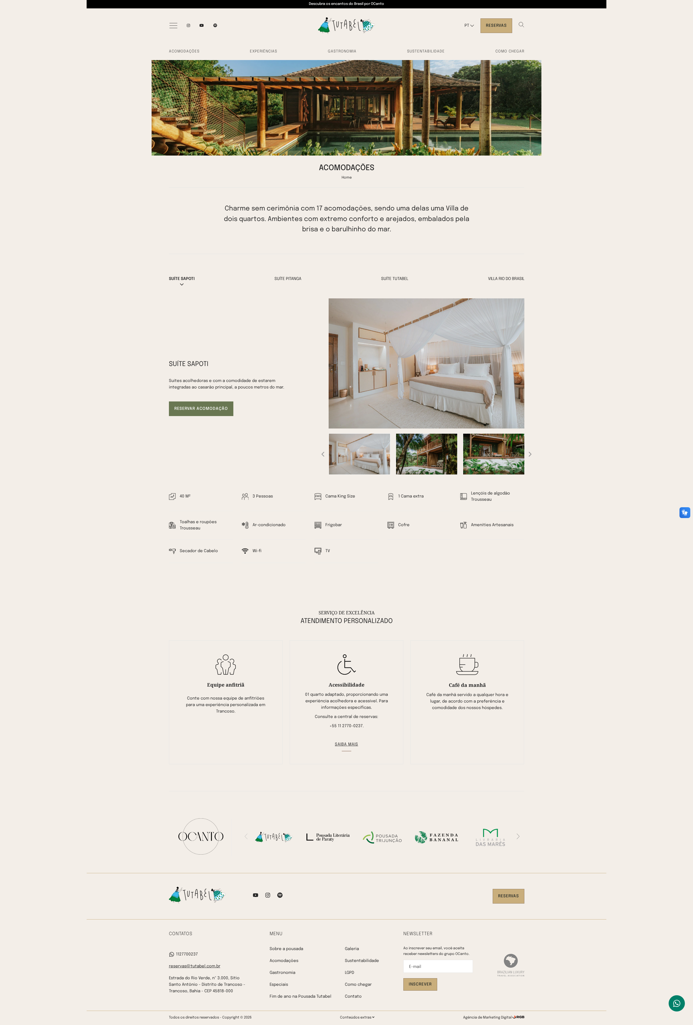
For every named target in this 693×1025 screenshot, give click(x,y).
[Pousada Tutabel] (346, 25)
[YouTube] (202, 25)
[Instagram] (188, 25)
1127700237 (187, 954)
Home (347, 177)
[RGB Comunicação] (518, 1017)
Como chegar (509, 51)
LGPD (349, 973)
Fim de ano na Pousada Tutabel (300, 996)
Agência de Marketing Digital (487, 1017)
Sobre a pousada (286, 949)
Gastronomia (342, 51)
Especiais (279, 985)
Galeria (352, 949)
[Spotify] (280, 896)
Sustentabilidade (426, 51)
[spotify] (215, 25)
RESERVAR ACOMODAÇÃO (201, 409)
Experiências (263, 51)
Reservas (496, 26)
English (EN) (474, 36)
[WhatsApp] (677, 1003)
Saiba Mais (346, 744)
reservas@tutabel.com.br (194, 966)
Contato (353, 996)
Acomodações (184, 51)
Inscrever (420, 984)
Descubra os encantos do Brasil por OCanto (346, 4)
